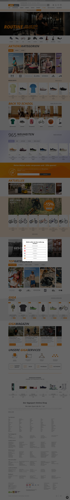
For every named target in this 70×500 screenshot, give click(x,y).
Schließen (47, 240)
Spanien (35, 258)
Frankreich (35, 253)
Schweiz (35, 250)
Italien (35, 255)
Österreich (35, 248)
